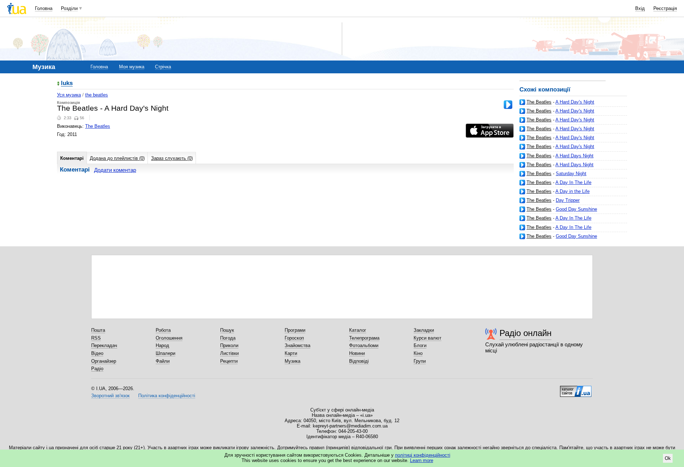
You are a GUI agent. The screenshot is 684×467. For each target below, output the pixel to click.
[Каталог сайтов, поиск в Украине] (575, 389)
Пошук (227, 330)
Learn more (421, 460)
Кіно (418, 353)
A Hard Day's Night (574, 102)
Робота (163, 330)
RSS (96, 338)
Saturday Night (571, 173)
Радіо (97, 368)
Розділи (69, 8)
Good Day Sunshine (576, 209)
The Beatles (539, 102)
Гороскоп (294, 338)
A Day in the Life (572, 191)
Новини (357, 353)
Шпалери (165, 353)
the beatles (96, 95)
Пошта (98, 330)
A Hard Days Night (574, 155)
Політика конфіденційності (166, 395)
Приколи (229, 345)
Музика (292, 361)
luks (67, 83)
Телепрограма (364, 338)
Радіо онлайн (525, 333)
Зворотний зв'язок (110, 395)
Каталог (357, 330)
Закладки (424, 330)
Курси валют (427, 338)
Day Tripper (568, 200)
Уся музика (69, 95)
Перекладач (104, 345)
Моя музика (131, 66)
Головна (43, 8)
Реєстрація (665, 8)
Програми (295, 330)
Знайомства (297, 345)
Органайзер (103, 361)
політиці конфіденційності (422, 455)
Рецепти (229, 361)
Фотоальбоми (363, 345)
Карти (291, 353)
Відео (97, 353)
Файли (163, 361)
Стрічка (163, 66)
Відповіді (359, 361)
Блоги (420, 345)
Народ (162, 345)
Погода (227, 338)
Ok (668, 458)
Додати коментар (115, 170)
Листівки (229, 353)
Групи (420, 361)
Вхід (640, 8)
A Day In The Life (573, 182)
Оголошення (169, 338)
